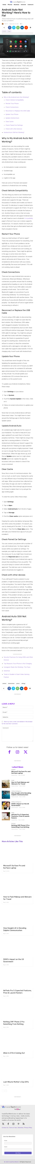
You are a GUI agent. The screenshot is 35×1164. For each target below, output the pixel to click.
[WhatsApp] (18, 27)
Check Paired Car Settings (14, 125)
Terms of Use (13, 1127)
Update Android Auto (13, 118)
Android (4, 31)
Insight (9, 31)
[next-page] (6, 1091)
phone (17, 683)
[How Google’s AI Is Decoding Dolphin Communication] (6, 795)
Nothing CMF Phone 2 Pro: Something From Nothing (20, 826)
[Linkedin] (22, 27)
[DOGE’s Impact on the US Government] (6, 805)
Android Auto (11, 683)
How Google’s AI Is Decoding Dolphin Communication (21, 794)
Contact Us (5, 1127)
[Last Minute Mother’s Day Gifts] (17, 1070)
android (4, 683)
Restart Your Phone (12, 103)
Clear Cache (9, 121)
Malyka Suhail (14, 786)
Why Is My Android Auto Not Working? (16, 97)
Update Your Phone (12, 114)
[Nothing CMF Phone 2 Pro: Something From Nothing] (6, 827)
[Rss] (23, 1124)
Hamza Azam (14, 807)
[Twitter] (14, 27)
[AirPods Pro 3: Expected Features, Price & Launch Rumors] (6, 816)
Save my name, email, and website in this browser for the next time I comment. (17, 722)
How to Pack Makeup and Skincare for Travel (20, 783)
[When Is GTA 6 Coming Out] (17, 1041)
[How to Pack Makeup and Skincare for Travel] (6, 784)
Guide (12, 780)
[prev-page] (3, 1091)
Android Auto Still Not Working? (14, 132)
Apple (12, 812)
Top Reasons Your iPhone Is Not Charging (18, 663)
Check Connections (12, 107)
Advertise (7, 671)
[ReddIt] (26, 27)
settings (23, 683)
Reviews (13, 823)
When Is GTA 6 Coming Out (14, 1053)
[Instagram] (17, 752)
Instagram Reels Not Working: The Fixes (17, 667)
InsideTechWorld (13, 1162)
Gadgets (13, 769)
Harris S (6, 23)
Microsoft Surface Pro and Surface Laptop (20, 772)
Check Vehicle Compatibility (15, 100)
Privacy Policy (28, 1127)
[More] (30, 27)
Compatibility (28, 218)
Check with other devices (14, 129)
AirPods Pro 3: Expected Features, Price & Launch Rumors (20, 816)
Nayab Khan (14, 775)
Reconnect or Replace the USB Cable (18, 111)
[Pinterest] (18, 1124)
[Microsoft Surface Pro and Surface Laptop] (6, 773)
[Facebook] (9, 27)
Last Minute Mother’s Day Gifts (16, 1082)
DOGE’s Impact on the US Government (20, 804)
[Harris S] (3, 24)
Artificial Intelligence (16, 791)
